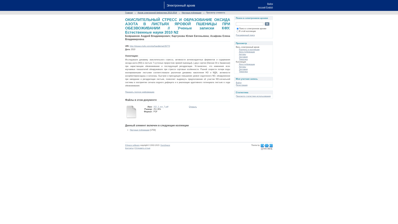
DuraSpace (165, 145)
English (269, 7)
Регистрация (242, 85)
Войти (270, 4)
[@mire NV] (267, 147)
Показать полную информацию (139, 92)
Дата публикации (247, 52)
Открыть (193, 107)
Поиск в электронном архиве (252, 28)
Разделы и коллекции (249, 49)
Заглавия (243, 57)
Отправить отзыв (142, 148)
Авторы (242, 54)
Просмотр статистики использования (253, 96)
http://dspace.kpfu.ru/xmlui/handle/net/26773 (150, 46)
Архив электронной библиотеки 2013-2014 (157, 13)
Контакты (129, 148)
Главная (129, 13)
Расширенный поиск (245, 35)
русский (262, 7)
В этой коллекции (247, 31)
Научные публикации (191, 13)
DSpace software (132, 145)
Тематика (243, 59)
